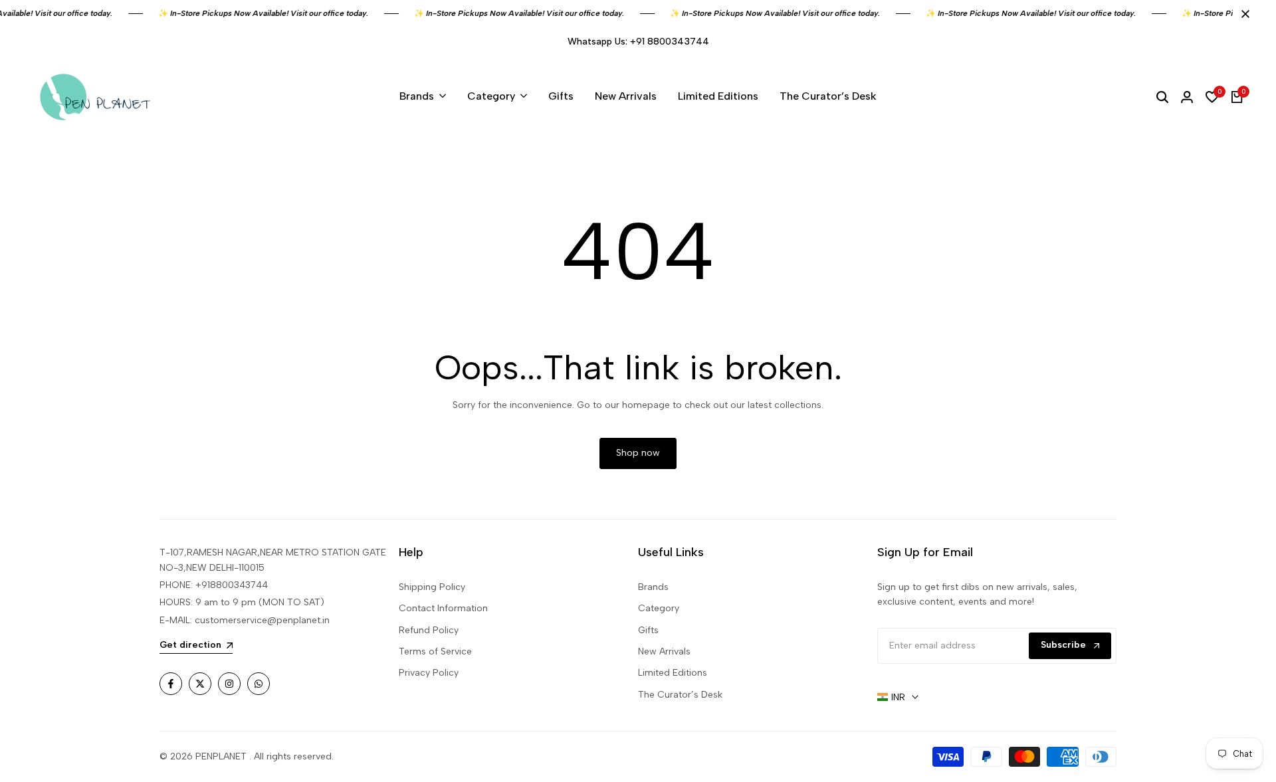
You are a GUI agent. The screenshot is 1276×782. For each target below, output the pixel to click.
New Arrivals (664, 651)
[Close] (1242, 14)
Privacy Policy (429, 672)
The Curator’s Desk (680, 694)
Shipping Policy (432, 587)
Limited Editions (672, 672)
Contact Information (443, 608)
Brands (653, 587)
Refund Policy (429, 630)
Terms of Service (435, 651)
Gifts (648, 630)
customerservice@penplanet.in (262, 620)
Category (658, 608)
